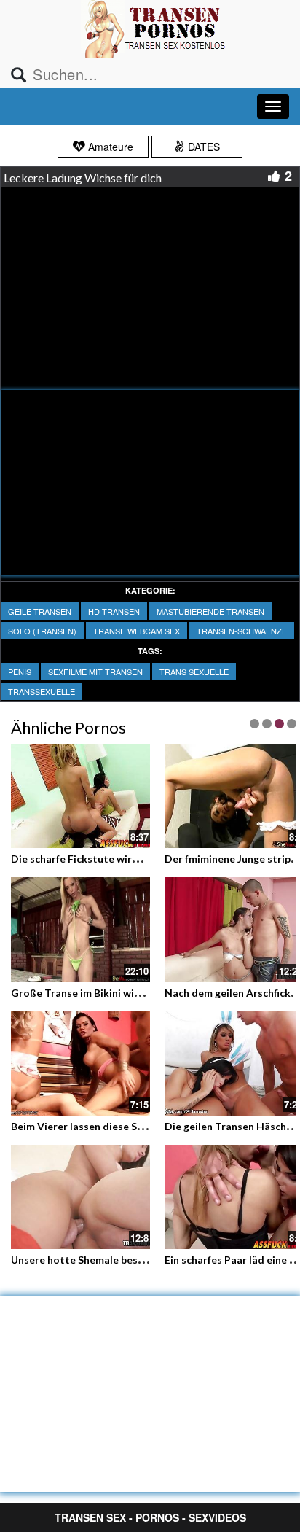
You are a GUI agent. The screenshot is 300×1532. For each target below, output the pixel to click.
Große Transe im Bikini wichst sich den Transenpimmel (142, 993)
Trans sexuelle (194, 671)
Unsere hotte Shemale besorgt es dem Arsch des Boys (141, 1259)
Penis (19, 671)
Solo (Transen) (42, 631)
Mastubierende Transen (210, 611)
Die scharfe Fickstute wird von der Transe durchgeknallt (147, 858)
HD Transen (114, 611)
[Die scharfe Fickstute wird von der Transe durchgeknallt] (80, 796)
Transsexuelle (41, 691)
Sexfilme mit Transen (95, 671)
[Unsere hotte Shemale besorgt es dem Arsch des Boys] (80, 1197)
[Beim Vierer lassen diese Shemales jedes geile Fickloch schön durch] (80, 1061)
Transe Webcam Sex (136, 631)
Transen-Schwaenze (242, 631)
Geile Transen (39, 611)
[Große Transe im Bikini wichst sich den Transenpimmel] (80, 929)
